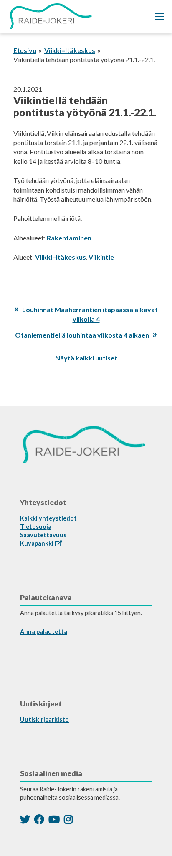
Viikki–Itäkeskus (69, 50)
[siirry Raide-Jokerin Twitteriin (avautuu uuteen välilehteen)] (25, 819)
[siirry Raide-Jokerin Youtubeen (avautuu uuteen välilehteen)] (54, 819)
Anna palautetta (43, 631)
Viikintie (101, 257)
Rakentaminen (69, 238)
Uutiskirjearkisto (44, 719)
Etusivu (24, 50)
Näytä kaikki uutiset (86, 358)
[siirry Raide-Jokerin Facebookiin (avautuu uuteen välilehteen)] (39, 819)
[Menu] (159, 16)
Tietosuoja (35, 526)
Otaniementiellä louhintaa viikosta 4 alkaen (82, 335)
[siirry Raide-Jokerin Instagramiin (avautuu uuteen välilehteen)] (68, 819)
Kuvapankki (36, 543)
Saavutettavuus (43, 534)
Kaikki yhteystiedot (48, 518)
